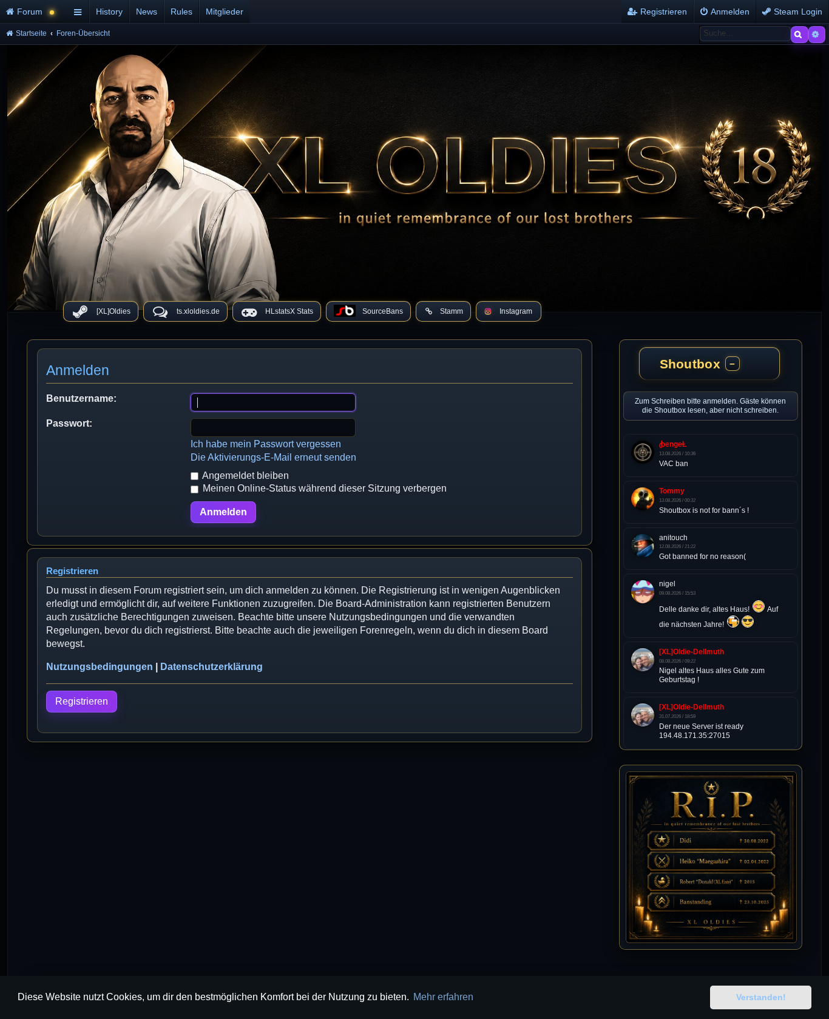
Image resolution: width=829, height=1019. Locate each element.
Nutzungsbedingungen (99, 667)
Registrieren (81, 701)
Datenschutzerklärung (211, 667)
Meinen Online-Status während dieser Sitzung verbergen (323, 488)
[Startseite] (414, 174)
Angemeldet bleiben (244, 475)
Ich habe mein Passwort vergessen (266, 444)
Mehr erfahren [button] (443, 997)
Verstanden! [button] (761, 997)
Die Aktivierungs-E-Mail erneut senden (273, 457)
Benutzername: (81, 398)
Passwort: (69, 423)
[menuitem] (35, 11)
